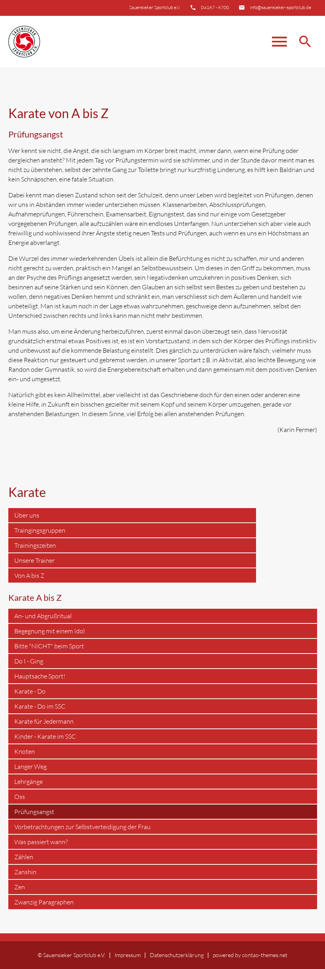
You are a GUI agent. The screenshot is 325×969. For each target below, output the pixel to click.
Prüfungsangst (34, 812)
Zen (19, 887)
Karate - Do (30, 691)
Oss (19, 797)
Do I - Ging (28, 661)
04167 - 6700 (215, 7)
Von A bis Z (29, 575)
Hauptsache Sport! (39, 676)
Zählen (23, 857)
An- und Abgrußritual (43, 616)
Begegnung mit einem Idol (49, 631)
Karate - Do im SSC (39, 706)
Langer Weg (30, 766)
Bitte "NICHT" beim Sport (49, 646)
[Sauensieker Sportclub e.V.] (24, 41)
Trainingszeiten (35, 545)
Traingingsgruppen (39, 530)
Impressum (128, 955)
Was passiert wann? (41, 842)
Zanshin (25, 872)
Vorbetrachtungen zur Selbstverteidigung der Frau (82, 827)
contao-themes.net (264, 955)
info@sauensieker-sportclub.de (280, 7)
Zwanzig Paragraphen (44, 902)
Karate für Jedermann (44, 721)
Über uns (26, 515)
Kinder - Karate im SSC (45, 736)
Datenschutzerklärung (177, 955)
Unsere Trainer (34, 560)
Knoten (24, 751)
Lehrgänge (28, 782)
